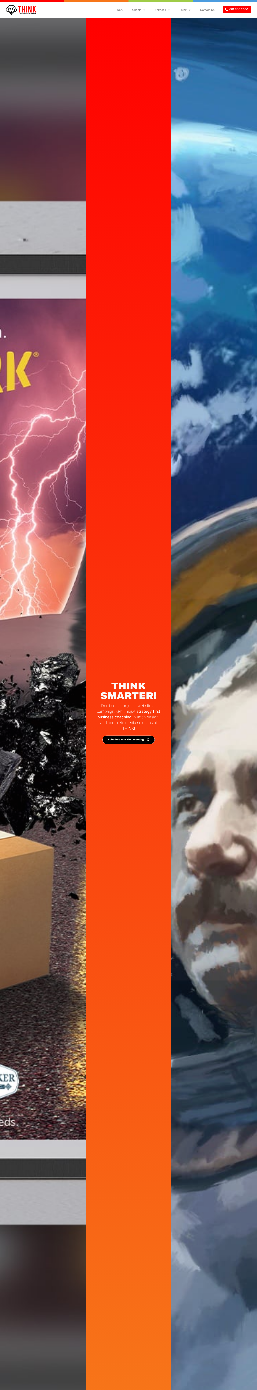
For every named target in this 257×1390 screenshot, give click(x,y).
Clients (136, 10)
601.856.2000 (238, 9)
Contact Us (207, 10)
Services (160, 10)
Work (119, 10)
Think (183, 10)
